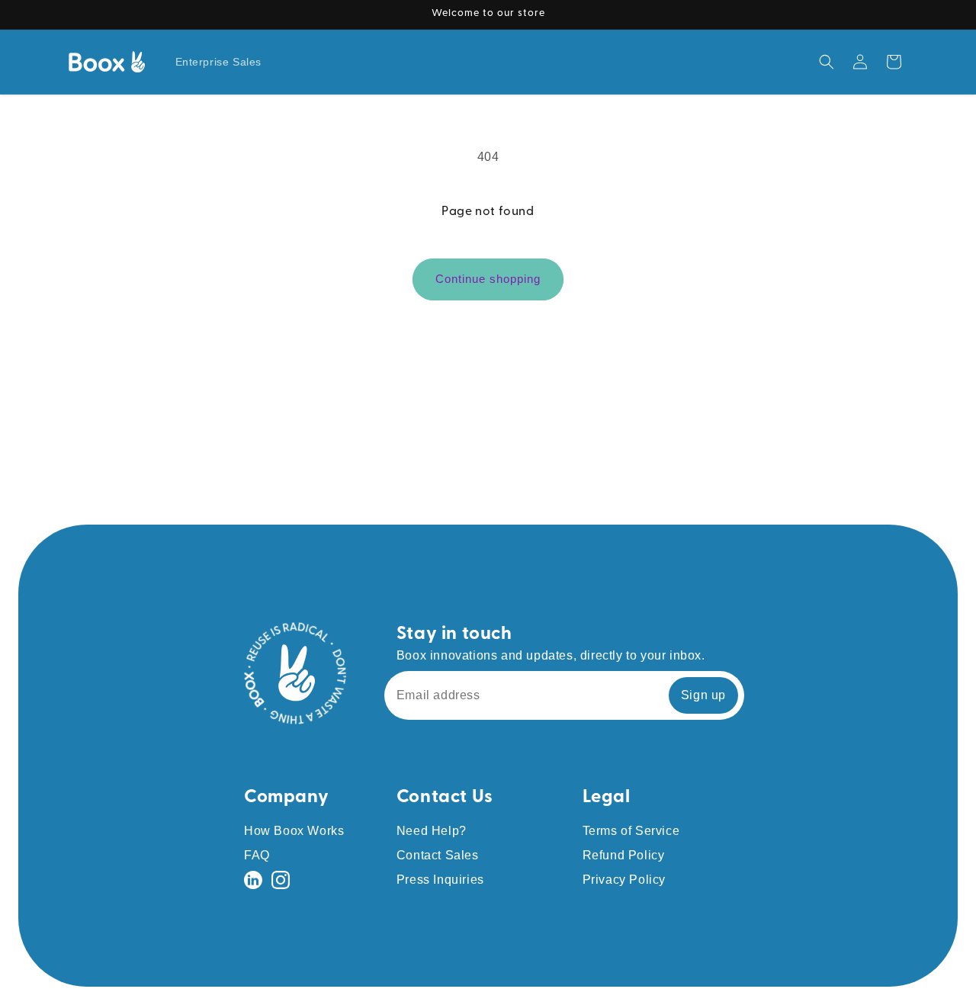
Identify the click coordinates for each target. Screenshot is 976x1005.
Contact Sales (437, 855)
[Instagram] (280, 880)
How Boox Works (294, 830)
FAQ (257, 855)
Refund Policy (624, 855)
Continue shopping (488, 278)
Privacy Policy (624, 879)
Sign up (703, 695)
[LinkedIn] (253, 880)
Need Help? (431, 830)
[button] (826, 62)
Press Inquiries (440, 879)
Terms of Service (631, 830)
